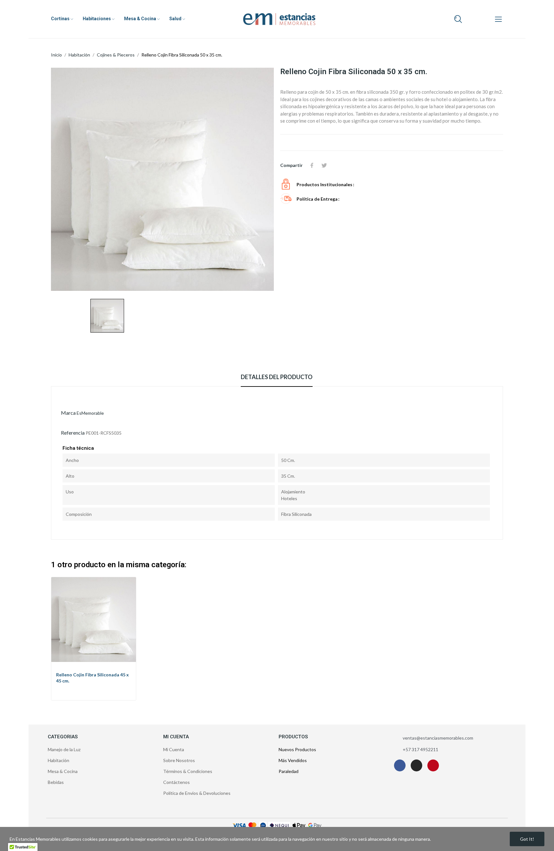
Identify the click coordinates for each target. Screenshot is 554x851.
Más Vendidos (293, 760)
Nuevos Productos (297, 749)
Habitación (58, 760)
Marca (68, 413)
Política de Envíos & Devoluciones (197, 793)
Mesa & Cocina (63, 771)
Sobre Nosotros (179, 760)
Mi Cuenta (173, 749)
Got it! (527, 839)
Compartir (312, 165)
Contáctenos (176, 782)
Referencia (73, 433)
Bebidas (56, 782)
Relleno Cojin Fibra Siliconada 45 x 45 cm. (92, 678)
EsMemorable (90, 413)
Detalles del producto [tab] (277, 376)
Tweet (324, 165)
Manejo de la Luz (64, 749)
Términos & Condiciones (187, 771)
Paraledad (288, 771)
